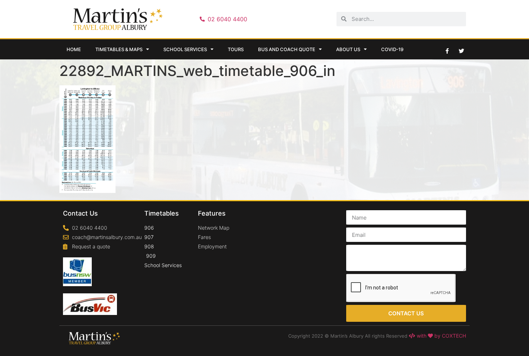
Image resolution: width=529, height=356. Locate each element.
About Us (348, 49)
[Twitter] (461, 50)
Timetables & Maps (119, 49)
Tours (236, 49)
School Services (185, 49)
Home (74, 49)
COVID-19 (392, 49)
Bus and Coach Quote (286, 49)
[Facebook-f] (447, 50)
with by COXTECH (440, 336)
